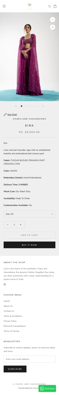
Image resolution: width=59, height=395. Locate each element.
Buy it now (29, 245)
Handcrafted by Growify (29, 388)
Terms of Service (11, 331)
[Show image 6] (37, 106)
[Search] (49, 6)
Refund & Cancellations (15, 326)
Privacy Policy (10, 321)
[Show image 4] (31, 106)
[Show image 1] (21, 106)
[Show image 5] (34, 106)
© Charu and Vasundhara (29, 384)
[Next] (43, 106)
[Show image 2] (24, 106)
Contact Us (9, 311)
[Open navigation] (4, 6)
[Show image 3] (28, 106)
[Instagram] (5, 284)
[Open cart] (55, 6)
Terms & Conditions (13, 316)
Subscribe (15, 369)
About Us (8, 306)
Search (7, 301)
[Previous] (15, 106)
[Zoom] (52, 19)
